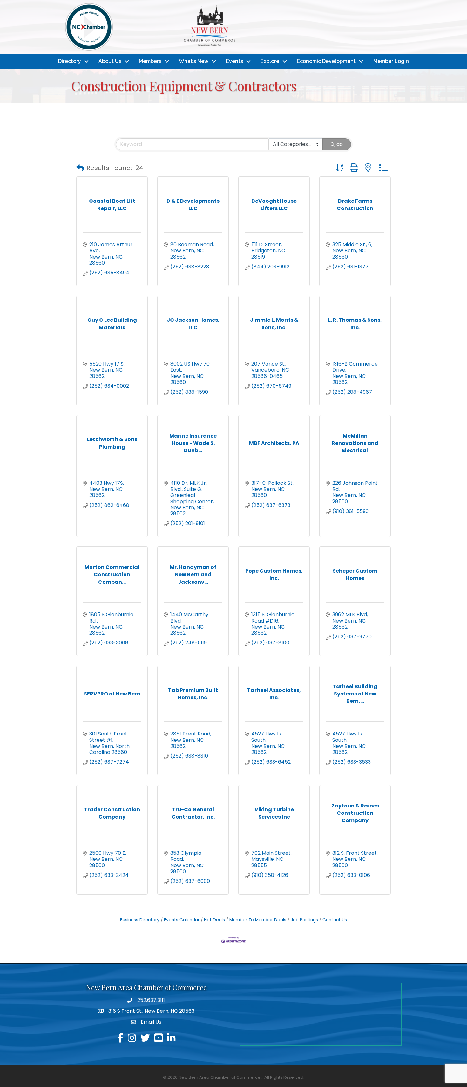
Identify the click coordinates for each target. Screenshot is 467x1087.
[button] (80, 168)
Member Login (391, 61)
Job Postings (304, 920)
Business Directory (139, 920)
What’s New (193, 61)
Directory (69, 61)
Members (150, 61)
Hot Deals (214, 920)
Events (234, 61)
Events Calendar (182, 920)
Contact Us (334, 920)
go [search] (339, 144)
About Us (109, 61)
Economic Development (326, 61)
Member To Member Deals (257, 920)
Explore (270, 61)
